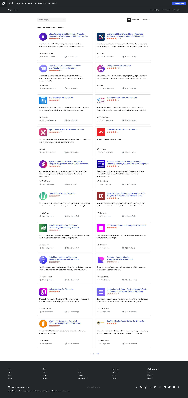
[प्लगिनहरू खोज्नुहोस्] (64, 20)
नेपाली (28, 387)
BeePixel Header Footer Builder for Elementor (126, 321)
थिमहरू (44, 372)
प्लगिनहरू (45, 375)
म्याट (149, 372)
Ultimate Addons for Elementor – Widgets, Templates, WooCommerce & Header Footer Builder (67, 35)
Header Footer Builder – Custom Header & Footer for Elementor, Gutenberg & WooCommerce (127, 290)
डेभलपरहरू (80, 375)
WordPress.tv (83, 378)
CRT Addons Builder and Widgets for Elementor (126, 225)
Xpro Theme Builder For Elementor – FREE (66, 129)
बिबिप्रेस (150, 375)
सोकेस (44, 369)
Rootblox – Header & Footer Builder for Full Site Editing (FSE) (120, 258)
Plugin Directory (13, 10)
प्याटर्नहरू (45, 378)
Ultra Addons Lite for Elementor (62, 193)
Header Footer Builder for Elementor (122, 98)
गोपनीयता (10, 378)
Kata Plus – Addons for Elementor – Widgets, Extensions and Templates (64, 258)
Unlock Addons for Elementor (61, 289)
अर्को (98, 354)
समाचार (9, 372)
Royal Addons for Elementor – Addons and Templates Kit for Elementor (65, 67)
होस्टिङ (10, 375)
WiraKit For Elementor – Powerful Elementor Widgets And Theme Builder (65, 322)
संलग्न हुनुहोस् (115, 369)
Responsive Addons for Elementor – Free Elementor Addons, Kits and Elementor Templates (127, 162)
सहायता (79, 372)
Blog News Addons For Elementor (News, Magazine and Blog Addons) (64, 226)
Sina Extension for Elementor (61, 98)
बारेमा (9, 369)
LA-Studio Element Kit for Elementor (122, 129)
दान (114, 375)
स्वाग (114, 378)
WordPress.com (153, 369)
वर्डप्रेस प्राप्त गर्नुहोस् (179, 3)
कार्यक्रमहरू (115, 372)
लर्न (78, 369)
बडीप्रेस (150, 378)
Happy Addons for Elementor (119, 66)
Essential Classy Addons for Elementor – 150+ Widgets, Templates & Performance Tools (126, 194)
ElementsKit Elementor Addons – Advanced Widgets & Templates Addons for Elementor (125, 35)
